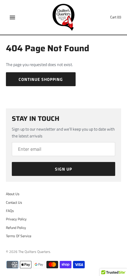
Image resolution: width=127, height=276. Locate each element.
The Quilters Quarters (34, 251)
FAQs (10, 211)
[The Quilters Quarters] (63, 17)
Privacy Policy (16, 219)
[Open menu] (12, 17)
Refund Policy (16, 227)
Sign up (63, 169)
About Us (12, 194)
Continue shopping (41, 79)
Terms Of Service (18, 236)
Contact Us (14, 202)
